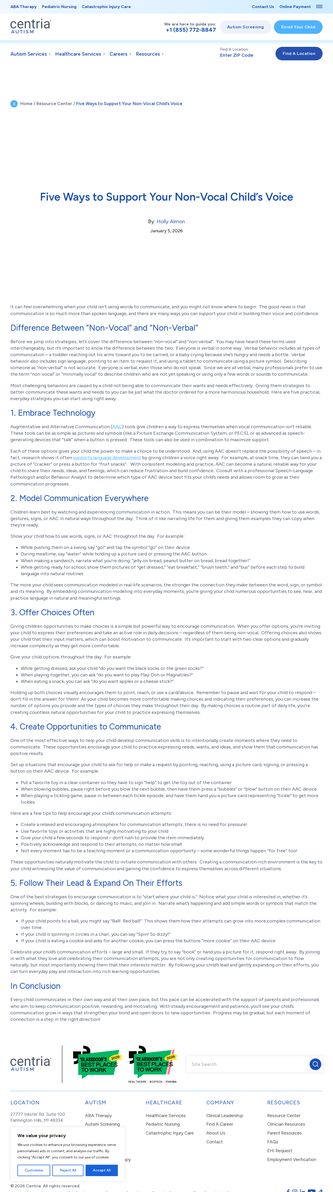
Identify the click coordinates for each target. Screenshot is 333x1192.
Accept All (102, 1170)
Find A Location (234, 49)
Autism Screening (245, 26)
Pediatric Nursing (59, 6)
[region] (67, 1154)
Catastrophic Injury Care (106, 6)
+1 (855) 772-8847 (191, 30)
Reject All (68, 1170)
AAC (117, 427)
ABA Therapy (23, 6)
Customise (34, 1170)
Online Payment (295, 6)
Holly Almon (171, 221)
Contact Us (263, 6)
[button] (315, 1064)
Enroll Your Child (298, 26)
